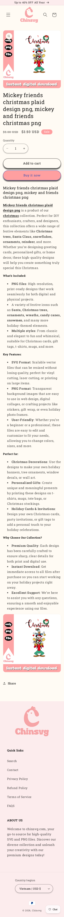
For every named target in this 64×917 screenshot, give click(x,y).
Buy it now (32, 175)
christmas (11, 216)
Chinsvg (37, 910)
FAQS (11, 806)
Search (12, 761)
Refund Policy (17, 788)
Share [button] (12, 683)
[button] (8, 14)
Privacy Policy (17, 779)
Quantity (9, 140)
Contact (12, 770)
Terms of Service (19, 797)
